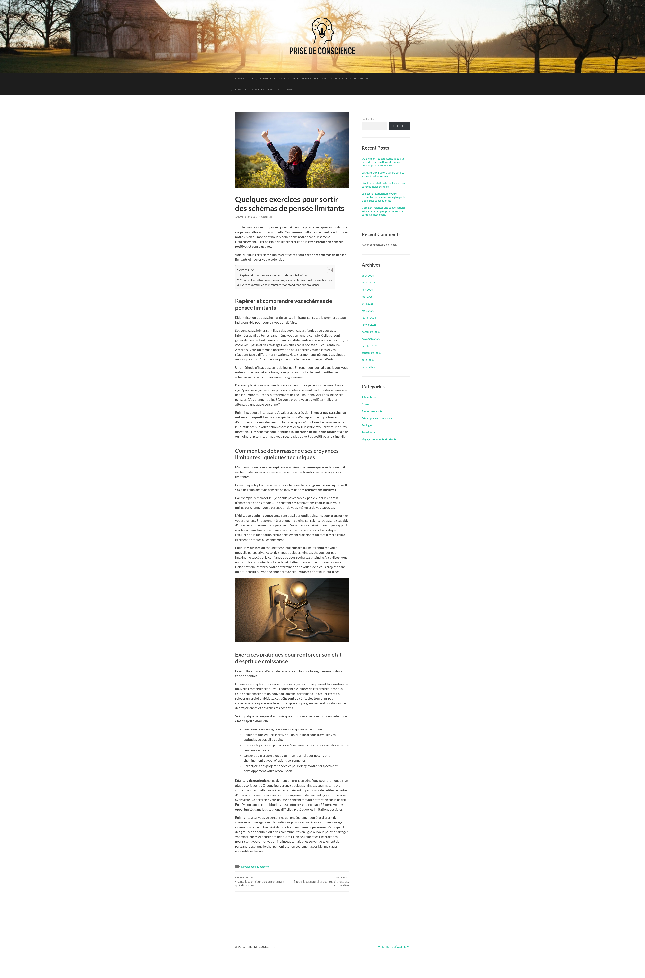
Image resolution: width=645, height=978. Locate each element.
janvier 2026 (369, 324)
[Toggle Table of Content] (328, 270)
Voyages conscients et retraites (257, 89)
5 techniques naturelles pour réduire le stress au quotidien (321, 881)
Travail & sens (370, 432)
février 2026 (369, 317)
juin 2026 (367, 289)
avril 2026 (367, 303)
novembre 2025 (371, 338)
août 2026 (368, 275)
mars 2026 (368, 310)
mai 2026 (367, 296)
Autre (290, 89)
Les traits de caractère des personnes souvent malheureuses (383, 174)
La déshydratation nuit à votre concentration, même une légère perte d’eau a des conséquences (383, 197)
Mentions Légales (392, 946)
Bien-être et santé (272, 78)
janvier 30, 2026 (246, 216)
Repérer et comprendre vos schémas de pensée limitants (274, 275)
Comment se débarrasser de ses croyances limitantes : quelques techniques (286, 280)
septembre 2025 (371, 352)
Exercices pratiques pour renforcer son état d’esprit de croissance (280, 285)
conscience (269, 216)
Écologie (341, 78)
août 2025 (368, 359)
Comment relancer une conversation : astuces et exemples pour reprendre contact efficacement (383, 211)
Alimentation (244, 78)
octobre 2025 (369, 345)
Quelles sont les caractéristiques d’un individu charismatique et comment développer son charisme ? (383, 162)
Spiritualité (362, 78)
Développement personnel (310, 78)
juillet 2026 (368, 282)
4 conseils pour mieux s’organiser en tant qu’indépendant (259, 881)
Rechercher (368, 119)
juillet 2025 (368, 366)
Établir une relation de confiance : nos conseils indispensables (383, 184)
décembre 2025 (371, 331)
